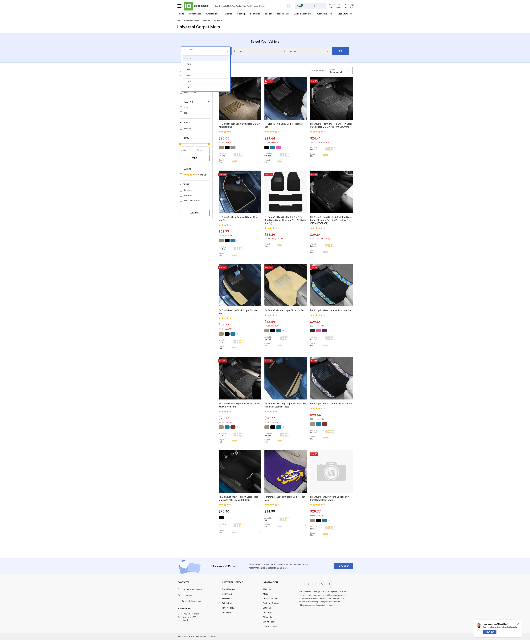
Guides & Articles (270, 598)
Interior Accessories (191, 21)
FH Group (188, 195)
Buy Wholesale (269, 622)
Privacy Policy (228, 608)
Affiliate (266, 594)
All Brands (267, 617)
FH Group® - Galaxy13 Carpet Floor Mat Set (283, 125)
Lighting (241, 14)
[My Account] (345, 6)
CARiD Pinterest (322, 584)
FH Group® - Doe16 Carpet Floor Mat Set (284, 310)
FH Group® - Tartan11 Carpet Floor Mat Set (331, 403)
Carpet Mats (217, 21)
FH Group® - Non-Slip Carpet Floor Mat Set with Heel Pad (239, 125)
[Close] (518, 624)
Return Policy (227, 603)
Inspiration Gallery (271, 626)
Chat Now (489, 632)
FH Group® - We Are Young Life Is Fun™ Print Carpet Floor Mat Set (329, 498)
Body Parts (255, 14)
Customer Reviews (271, 603)
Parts (181, 14)
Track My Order (228, 589)
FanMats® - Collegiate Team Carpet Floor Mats (284, 498)
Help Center (227, 594)
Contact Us (227, 612)
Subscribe (344, 566)
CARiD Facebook (301, 584)
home (179, 21)
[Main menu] (179, 6)
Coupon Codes (269, 608)
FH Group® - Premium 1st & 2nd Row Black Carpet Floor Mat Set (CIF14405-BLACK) (331, 125)
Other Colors (190, 92)
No (185, 113)
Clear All (195, 213)
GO (340, 51)
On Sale (187, 128)
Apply (195, 158)
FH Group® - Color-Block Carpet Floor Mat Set (239, 312)
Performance (195, 14)
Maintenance (283, 14)
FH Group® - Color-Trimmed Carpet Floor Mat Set (238, 218)
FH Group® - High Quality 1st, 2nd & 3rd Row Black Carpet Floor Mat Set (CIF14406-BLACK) (285, 220)
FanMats (188, 190)
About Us (267, 589)
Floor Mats (206, 21)
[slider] (180, 144)
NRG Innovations (192, 200)
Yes (186, 108)
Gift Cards (267, 612)
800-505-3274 (335, 7)
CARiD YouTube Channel (315, 584)
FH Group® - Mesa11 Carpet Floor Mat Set (330, 310)
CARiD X (308, 584)
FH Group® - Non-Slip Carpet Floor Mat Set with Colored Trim (239, 405)
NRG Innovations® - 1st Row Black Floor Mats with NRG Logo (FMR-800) (238, 498)
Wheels (209, 14)
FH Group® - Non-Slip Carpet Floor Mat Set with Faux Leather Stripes (285, 405)
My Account (227, 598)
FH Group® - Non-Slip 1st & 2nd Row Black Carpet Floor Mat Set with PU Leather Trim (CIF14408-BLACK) (331, 220)
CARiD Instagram (329, 584)
